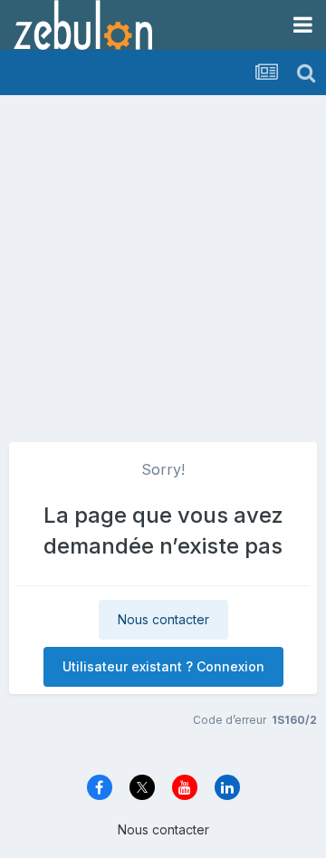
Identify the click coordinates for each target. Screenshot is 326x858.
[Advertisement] (163, 262)
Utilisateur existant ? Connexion (163, 666)
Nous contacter (163, 619)
